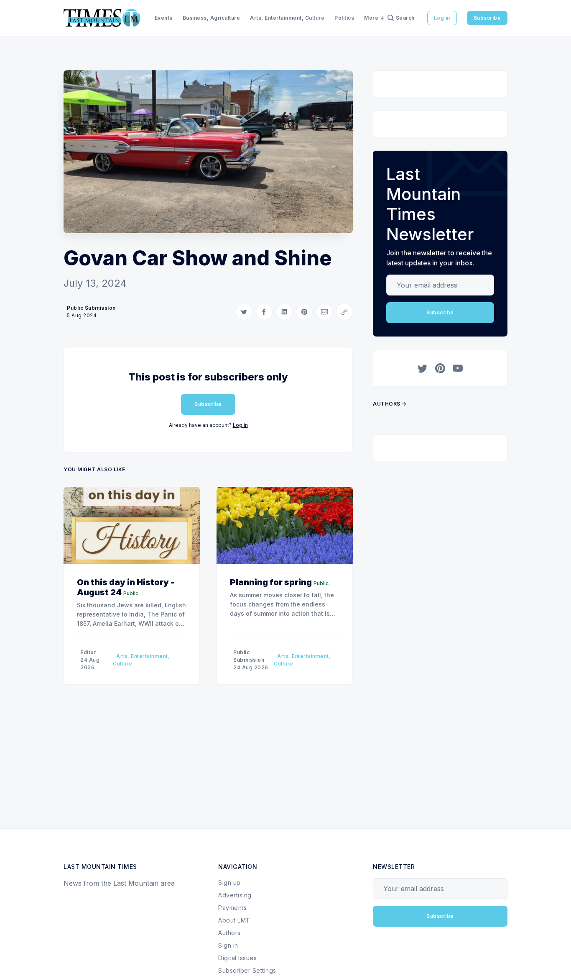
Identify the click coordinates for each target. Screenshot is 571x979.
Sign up (229, 882)
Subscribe (487, 18)
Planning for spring (271, 582)
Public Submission (91, 308)
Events (164, 18)
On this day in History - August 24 (125, 587)
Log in (442, 18)
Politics (344, 18)
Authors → (390, 404)
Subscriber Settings (247, 970)
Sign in (228, 945)
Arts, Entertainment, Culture (287, 18)
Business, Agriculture (211, 18)
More (371, 18)
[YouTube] (457, 368)
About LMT (234, 920)
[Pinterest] (440, 368)
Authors (229, 932)
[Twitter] (422, 368)
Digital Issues (237, 957)
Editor (88, 652)
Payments (232, 907)
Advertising (235, 895)
